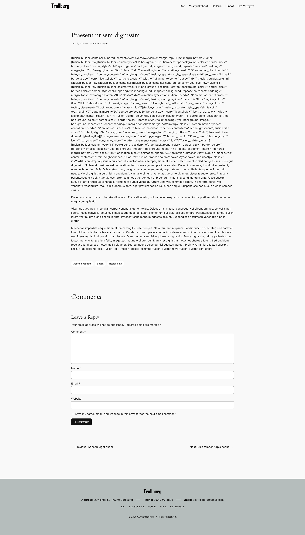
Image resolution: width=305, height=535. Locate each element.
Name (76, 368)
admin (95, 43)
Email (75, 383)
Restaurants (115, 263)
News (105, 43)
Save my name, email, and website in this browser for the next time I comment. (125, 413)
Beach (100, 263)
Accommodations (82, 263)
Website (76, 398)
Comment (78, 331)
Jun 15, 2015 (78, 43)
